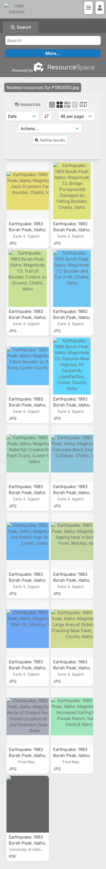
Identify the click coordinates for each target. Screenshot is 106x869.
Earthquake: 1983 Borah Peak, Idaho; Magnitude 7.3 (27, 843)
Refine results (52, 140)
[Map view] (83, 105)
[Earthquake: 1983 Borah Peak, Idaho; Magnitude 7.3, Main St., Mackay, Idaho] (28, 628)
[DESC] (46, 116)
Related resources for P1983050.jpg (43, 87)
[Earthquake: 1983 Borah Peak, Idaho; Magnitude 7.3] (28, 804)
